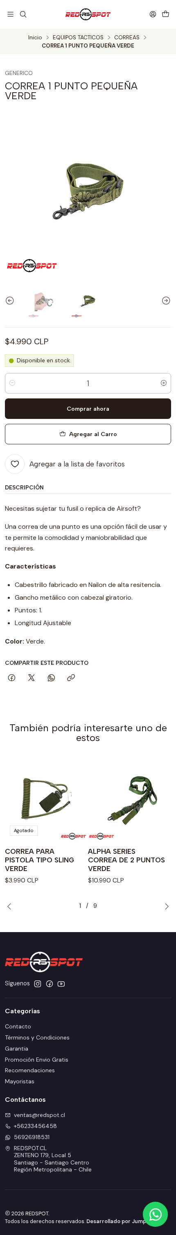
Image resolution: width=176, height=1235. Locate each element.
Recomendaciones (30, 1070)
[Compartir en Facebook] (11, 678)
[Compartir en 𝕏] (31, 678)
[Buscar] (22, 14)
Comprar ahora (88, 408)
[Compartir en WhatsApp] (51, 678)
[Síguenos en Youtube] (61, 984)
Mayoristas (19, 1081)
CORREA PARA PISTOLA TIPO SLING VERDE (39, 860)
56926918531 (32, 1137)
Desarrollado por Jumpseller (123, 1221)
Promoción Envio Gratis (36, 1059)
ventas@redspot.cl (39, 1115)
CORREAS (127, 38)
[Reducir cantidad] (12, 383)
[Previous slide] (11, 301)
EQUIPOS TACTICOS (78, 38)
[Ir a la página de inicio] (88, 14)
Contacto (18, 1026)
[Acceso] (152, 14)
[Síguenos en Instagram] (38, 984)
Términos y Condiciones (37, 1037)
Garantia (16, 1048)
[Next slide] (165, 301)
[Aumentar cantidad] (164, 383)
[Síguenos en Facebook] (49, 984)
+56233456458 (35, 1126)
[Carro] (165, 14)
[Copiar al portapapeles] (71, 678)
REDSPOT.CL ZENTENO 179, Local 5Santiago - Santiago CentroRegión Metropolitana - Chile (53, 1159)
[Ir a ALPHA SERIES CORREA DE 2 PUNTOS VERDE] (129, 799)
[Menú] (10, 14)
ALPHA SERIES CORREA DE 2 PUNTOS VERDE (126, 860)
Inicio (35, 38)
